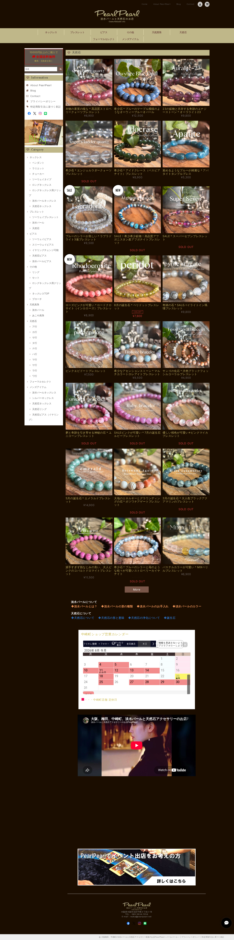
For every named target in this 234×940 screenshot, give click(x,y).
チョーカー (38, 173)
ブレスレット (77, 32)
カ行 (34, 331)
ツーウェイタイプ (41, 179)
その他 (130, 32)
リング (35, 272)
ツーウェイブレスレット (45, 217)
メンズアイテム (130, 39)
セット (35, 277)
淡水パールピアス (41, 261)
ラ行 (34, 370)
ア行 (34, 326)
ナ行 (34, 348)
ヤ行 (34, 364)
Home (144, 4)
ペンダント (38, 162)
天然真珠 (157, 32)
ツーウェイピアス (41, 239)
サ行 (34, 337)
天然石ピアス (39, 255)
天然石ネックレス (41, 206)
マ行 (34, 359)
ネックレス (51, 32)
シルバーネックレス (43, 397)
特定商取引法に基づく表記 (45, 106)
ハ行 (34, 354)
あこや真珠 (38, 315)
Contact (191, 4)
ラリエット (38, 168)
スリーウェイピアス (43, 244)
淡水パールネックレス (44, 200)
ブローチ (37, 298)
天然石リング (39, 409)
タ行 (34, 342)
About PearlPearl (162, 4)
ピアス (103, 32)
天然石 (183, 32)
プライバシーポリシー (43, 101)
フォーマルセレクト (104, 39)
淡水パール (38, 222)
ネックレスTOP (40, 293)
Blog (178, 4)
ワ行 (34, 375)
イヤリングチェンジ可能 (45, 250)
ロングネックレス (41, 184)
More (136, 589)
